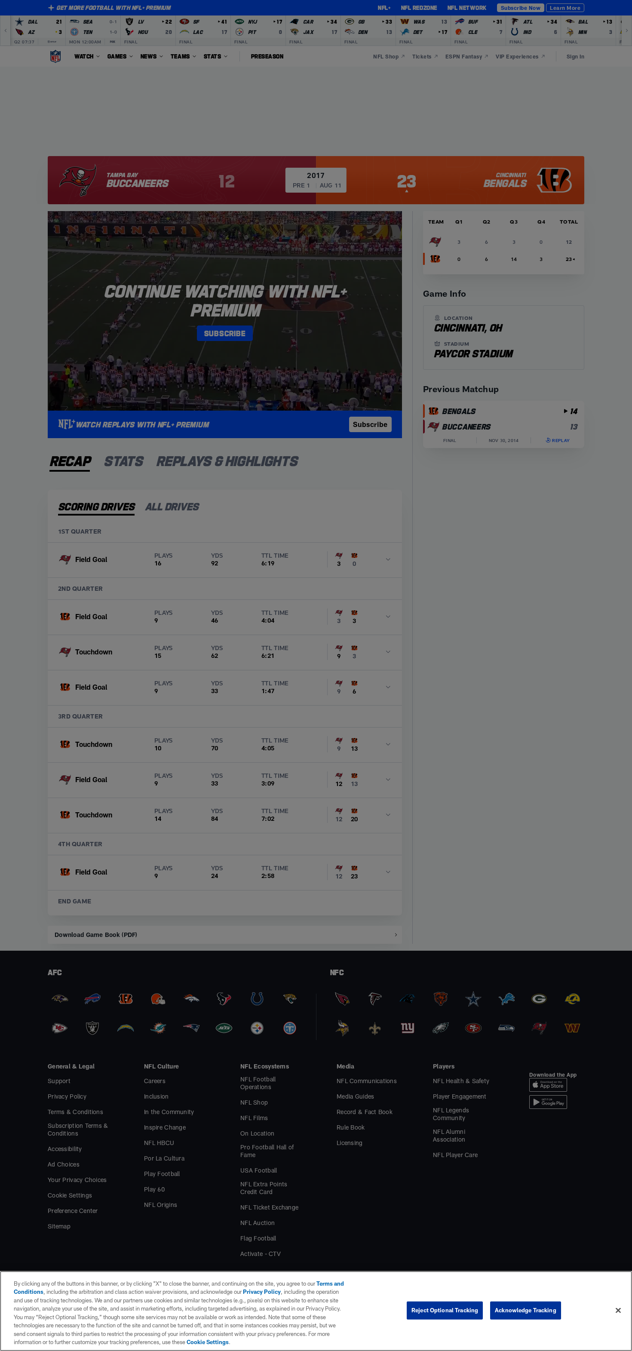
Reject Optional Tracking (444, 1310)
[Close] (618, 1310)
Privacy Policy (262, 1291)
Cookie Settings (208, 1342)
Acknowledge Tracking (525, 1310)
